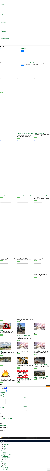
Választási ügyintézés (6, 468)
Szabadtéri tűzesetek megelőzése (39, 133)
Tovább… (1, 92)
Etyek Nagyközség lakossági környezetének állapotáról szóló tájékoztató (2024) (41, 377)
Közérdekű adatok (5, 458)
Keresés (1, 384)
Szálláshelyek (5, 451)
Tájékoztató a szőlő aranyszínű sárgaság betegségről (40, 195)
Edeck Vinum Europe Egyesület (7, 454)
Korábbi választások (5, 467)
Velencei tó (4, 452)
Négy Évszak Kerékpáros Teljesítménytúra (6, 418)
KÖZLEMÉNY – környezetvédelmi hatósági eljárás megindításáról (25, 134)
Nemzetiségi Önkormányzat (6, 457)
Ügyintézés (2, 461)
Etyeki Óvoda (4, 463)
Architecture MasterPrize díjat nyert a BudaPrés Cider (7, 351)
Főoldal (2, 442)
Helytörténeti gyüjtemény (6, 449)
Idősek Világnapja (3, 425)
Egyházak (4, 446)
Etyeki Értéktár (5, 448)
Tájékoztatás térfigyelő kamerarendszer (23, 378)
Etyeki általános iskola (6, 462)
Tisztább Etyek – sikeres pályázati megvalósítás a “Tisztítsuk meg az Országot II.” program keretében (25, 335)
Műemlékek (4, 447)
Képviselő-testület (5, 456)
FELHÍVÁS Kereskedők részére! (22, 364)
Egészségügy (4, 465)
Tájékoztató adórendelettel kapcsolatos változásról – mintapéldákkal (42, 350)
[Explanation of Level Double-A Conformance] (1, 437)
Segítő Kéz (4, 464)
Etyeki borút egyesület (6, 453)
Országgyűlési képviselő (6, 444)
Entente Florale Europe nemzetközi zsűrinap (24, 195)
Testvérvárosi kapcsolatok (6, 445)
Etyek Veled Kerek (3, 362)
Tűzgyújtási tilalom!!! (24, 48)
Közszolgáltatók (25, 406)
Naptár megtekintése (2, 430)
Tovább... (22, 65)
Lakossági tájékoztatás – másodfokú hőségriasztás (29, 62)
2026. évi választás (5, 469)
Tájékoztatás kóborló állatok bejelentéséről (41, 364)
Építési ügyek (4, 459)
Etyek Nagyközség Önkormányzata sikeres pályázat (6, 330)
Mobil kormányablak (3, 195)
